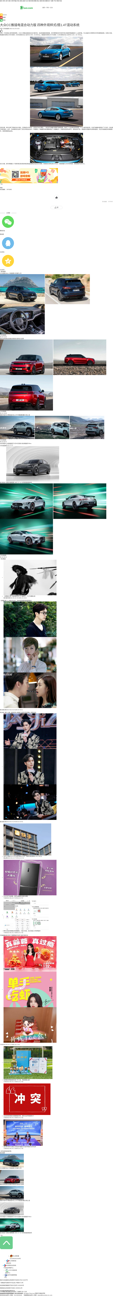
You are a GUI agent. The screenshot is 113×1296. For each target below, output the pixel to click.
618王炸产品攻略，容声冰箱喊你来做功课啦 (16, 896)
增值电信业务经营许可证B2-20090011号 (11, 1288)
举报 (1, 187)
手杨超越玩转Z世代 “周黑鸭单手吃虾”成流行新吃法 (14, 935)
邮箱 (35, 1)
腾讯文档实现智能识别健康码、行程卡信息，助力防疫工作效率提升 (22, 931)
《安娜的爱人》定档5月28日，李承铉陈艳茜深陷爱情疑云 (16, 600)
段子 (49, 1)
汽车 (55, 1)
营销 (32, 1)
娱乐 (9, 1)
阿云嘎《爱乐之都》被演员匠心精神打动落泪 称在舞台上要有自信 (18, 712)
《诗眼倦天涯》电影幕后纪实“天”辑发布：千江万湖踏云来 (19, 596)
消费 (52, 1)
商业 (38, 1)
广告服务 (18, 1291)
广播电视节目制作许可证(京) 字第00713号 (11, 1282)
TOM (5, 898)
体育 (12, 1)
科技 (60, 1)
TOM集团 (2, 1291)
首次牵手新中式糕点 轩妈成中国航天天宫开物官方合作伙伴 (20, 1146)
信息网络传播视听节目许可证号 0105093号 (12, 1285)
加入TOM (24, 1291)
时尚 (18, 1)
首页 (1, 1)
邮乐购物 (8, 1291)
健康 (46, 1)
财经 (43, 1)
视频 (41, 1)
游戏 (21, 1)
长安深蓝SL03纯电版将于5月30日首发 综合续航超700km (15, 443)
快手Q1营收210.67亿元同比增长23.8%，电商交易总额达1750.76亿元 (23, 856)
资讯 (4, 1)
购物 (57, 1)
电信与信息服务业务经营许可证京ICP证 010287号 (14, 1280)
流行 (7, 1)
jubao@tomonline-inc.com (45, 1295)
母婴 (29, 1)
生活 (26, 1)
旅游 (24, 1)
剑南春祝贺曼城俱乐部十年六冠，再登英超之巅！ (17, 1080)
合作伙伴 (13, 1291)
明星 (15, 1)
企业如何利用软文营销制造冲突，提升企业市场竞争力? (19, 1116)
